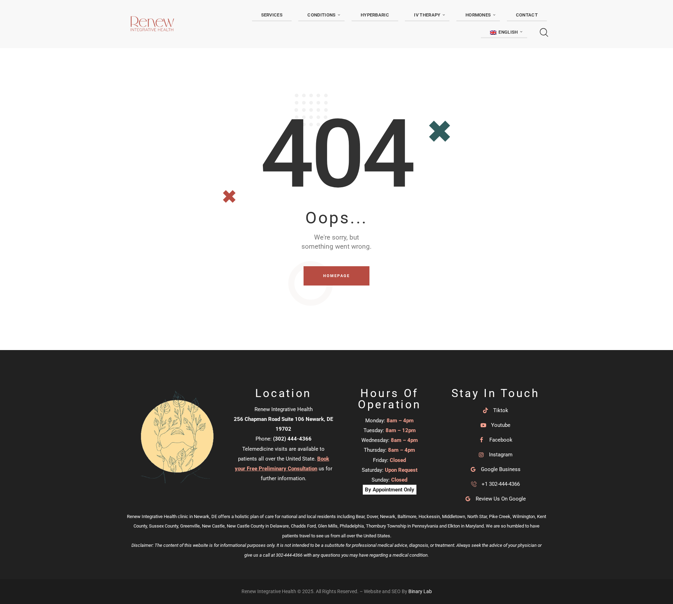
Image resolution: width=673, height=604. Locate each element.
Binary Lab (420, 591)
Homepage (336, 276)
